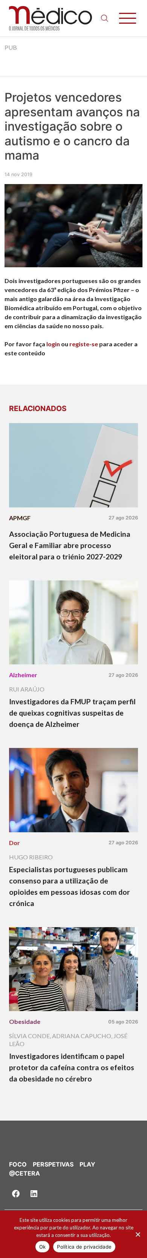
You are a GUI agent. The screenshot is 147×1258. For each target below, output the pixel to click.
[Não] (137, 1234)
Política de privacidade (84, 1247)
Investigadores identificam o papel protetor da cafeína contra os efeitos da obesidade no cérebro (71, 1067)
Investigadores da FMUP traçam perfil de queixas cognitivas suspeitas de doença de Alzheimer (72, 712)
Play (87, 1164)
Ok (42, 1247)
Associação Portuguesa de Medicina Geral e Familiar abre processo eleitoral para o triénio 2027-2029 (69, 545)
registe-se (83, 343)
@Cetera (24, 1173)
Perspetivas (53, 1164)
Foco (18, 1164)
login (53, 343)
